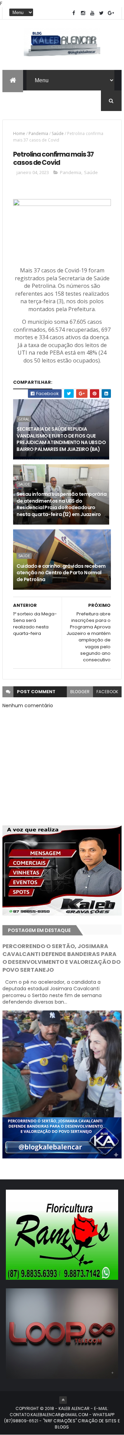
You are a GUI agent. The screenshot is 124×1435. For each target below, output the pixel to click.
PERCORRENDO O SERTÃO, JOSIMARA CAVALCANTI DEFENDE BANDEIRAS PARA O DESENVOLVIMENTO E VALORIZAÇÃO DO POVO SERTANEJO (61, 958)
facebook (107, 692)
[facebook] (74, 13)
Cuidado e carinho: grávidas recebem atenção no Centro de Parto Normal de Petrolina (61, 573)
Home (19, 133)
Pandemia (38, 133)
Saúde (58, 133)
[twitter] (101, 13)
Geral (23, 419)
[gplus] (111, 13)
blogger (80, 692)
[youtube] (92, 13)
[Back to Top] (63, 1400)
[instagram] (83, 13)
